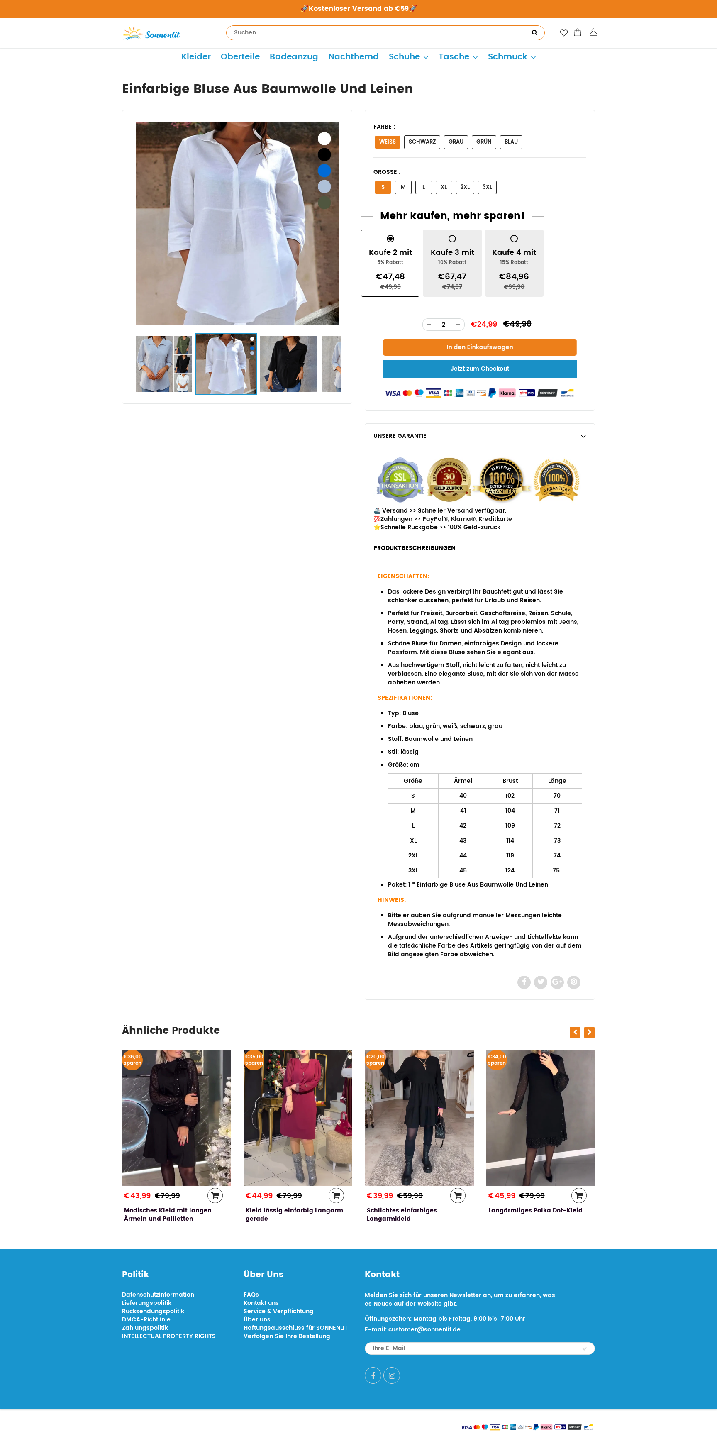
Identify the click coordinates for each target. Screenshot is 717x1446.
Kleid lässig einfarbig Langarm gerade (173, 1215)
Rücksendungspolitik (153, 1311)
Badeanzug (294, 57)
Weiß (387, 142)
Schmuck (507, 57)
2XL (465, 187)
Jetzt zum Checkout (480, 369)
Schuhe (404, 57)
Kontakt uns (261, 1303)
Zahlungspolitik (145, 1328)
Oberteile (240, 57)
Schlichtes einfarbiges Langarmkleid (281, 1215)
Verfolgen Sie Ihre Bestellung (287, 1336)
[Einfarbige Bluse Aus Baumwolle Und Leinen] (237, 223)
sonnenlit (199, 1426)
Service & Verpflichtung (279, 1311)
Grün (484, 142)
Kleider (196, 57)
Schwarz (422, 142)
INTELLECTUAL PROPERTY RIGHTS (169, 1336)
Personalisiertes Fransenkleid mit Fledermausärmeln (535, 1215)
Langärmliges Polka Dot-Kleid (414, 1210)
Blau (511, 142)
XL (444, 187)
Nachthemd (353, 57)
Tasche (454, 57)
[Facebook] (373, 1375)
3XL (487, 187)
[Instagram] (391, 1375)
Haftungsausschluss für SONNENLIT (296, 1328)
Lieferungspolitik (146, 1303)
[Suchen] (534, 32)
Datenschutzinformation (158, 1294)
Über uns (257, 1319)
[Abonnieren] (585, 1349)
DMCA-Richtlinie (146, 1319)
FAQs (251, 1294)
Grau (456, 142)
